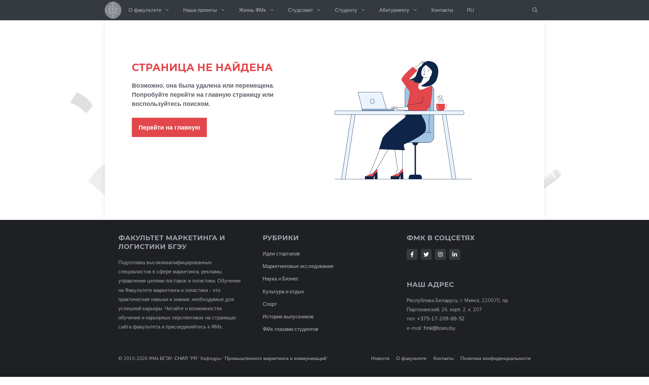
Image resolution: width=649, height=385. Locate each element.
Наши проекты (200, 10)
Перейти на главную (169, 127)
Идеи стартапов (281, 253)
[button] (535, 10)
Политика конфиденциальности (495, 358)
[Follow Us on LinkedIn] (454, 254)
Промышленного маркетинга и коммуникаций (275, 358)
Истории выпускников (288, 316)
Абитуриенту (394, 10)
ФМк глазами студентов (290, 329)
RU (470, 10)
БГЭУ (166, 358)
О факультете (144, 10)
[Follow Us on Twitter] (426, 254)
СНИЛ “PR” (186, 358)
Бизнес (290, 278)
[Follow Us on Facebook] (412, 254)
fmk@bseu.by (439, 328)
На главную (113, 10)
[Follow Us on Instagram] (440, 254)
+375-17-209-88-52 (441, 318)
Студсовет (300, 10)
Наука (270, 278)
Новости (380, 358)
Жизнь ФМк (252, 10)
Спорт (270, 304)
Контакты (442, 10)
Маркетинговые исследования (298, 266)
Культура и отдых (283, 291)
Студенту (346, 10)
